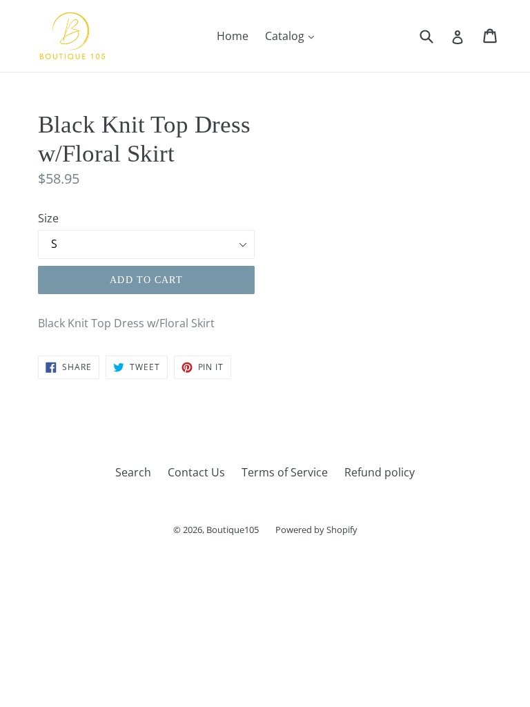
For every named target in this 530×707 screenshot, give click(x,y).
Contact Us (196, 472)
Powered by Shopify (316, 529)
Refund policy (379, 472)
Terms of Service (285, 472)
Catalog (293, 35)
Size (48, 218)
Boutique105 (232, 529)
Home (232, 35)
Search (133, 472)
